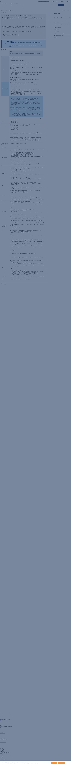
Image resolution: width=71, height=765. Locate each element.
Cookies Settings (47, 762)
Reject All (54, 762)
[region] (35, 763)
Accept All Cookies (61, 762)
